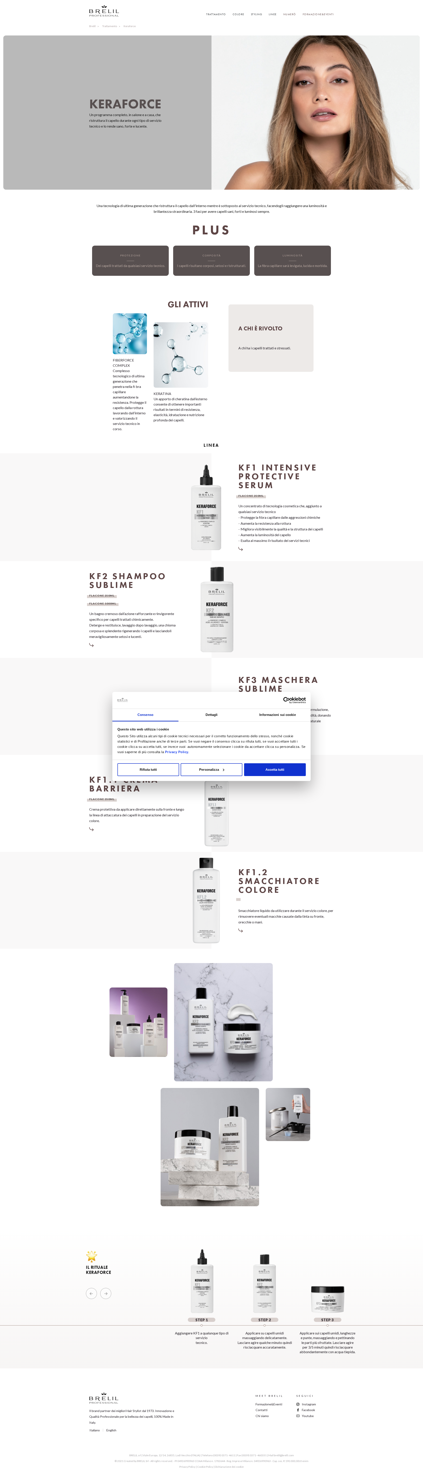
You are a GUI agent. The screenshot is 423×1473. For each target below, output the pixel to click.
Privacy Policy (187, 1466)
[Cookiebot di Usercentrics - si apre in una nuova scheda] (286, 700)
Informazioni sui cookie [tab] (277, 715)
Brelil (92, 26)
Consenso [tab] (145, 715)
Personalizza (209, 769)
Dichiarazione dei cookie (229, 1466)
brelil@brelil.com (284, 1455)
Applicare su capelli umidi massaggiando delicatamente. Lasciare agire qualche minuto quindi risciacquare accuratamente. (264, 1333)
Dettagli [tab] (212, 715)
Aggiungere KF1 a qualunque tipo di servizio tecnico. (201, 1331)
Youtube (308, 1416)
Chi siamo (262, 1416)
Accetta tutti (274, 769)
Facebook (308, 1410)
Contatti (261, 1410)
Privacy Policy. (177, 752)
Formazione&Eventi (318, 14)
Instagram (309, 1404)
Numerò (289, 14)
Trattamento (109, 26)
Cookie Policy (205, 1466)
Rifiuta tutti (148, 769)
